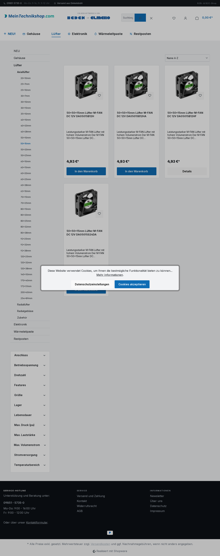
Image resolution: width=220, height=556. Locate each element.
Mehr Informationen (109, 275)
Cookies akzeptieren (132, 284)
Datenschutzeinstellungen (92, 284)
